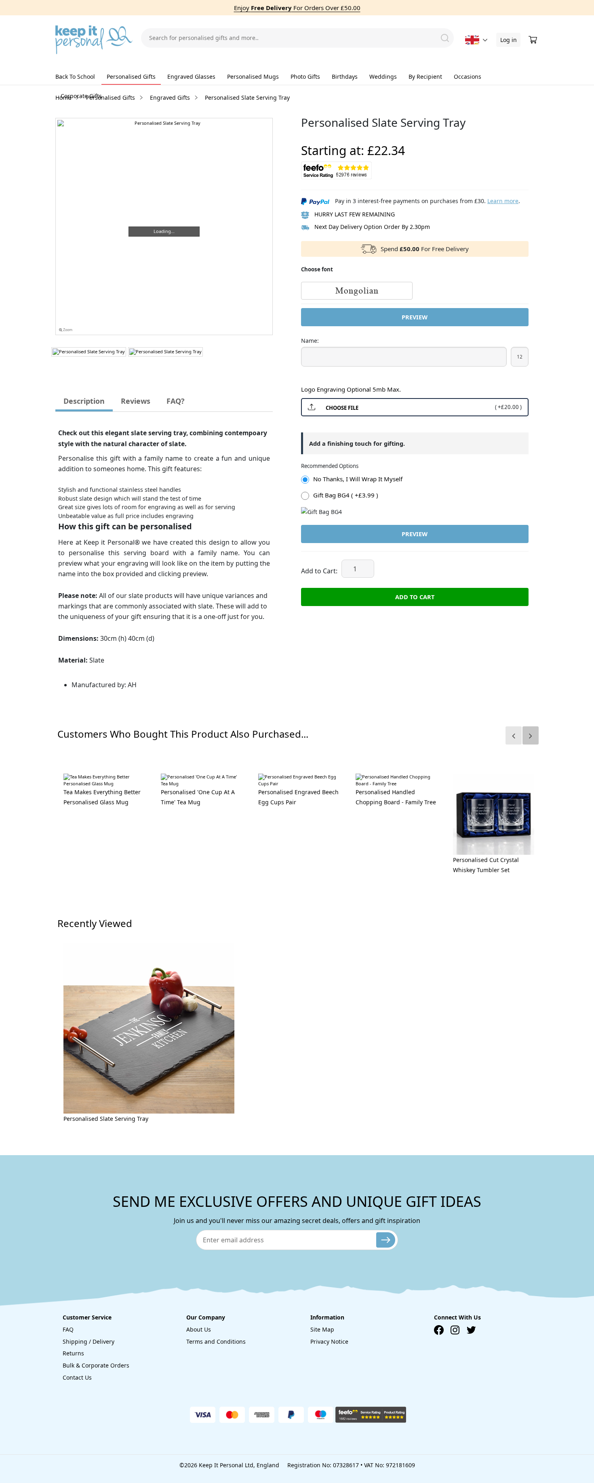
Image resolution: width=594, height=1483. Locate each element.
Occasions (467, 76)
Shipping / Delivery (88, 1341)
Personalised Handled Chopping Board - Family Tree (396, 797)
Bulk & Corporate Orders (96, 1365)
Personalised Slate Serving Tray (105, 1118)
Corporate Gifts (81, 96)
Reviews (135, 401)
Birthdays (345, 76)
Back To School (75, 76)
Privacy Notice (329, 1341)
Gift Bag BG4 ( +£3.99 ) (345, 495)
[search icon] (445, 38)
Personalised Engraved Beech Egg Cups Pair (298, 797)
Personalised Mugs (253, 76)
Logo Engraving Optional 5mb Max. (351, 389)
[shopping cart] (534, 40)
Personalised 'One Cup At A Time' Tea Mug (198, 797)
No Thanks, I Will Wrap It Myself (357, 479)
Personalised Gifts (131, 76)
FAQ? (175, 401)
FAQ (68, 1329)
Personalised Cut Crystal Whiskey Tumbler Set (486, 865)
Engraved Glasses (191, 76)
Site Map (322, 1329)
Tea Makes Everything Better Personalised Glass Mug (102, 797)
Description (84, 401)
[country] (472, 40)
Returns (73, 1353)
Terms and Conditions (216, 1341)
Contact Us (77, 1377)
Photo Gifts (305, 76)
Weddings (383, 76)
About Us (198, 1329)
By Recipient (425, 76)
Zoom (67, 329)
